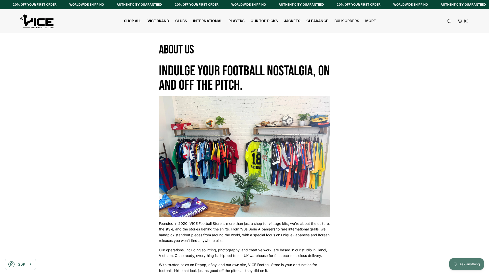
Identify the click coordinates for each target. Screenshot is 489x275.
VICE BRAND (158, 21)
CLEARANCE (317, 21)
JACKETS (292, 21)
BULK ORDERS (346, 21)
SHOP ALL (132, 21)
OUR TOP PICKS (264, 21)
